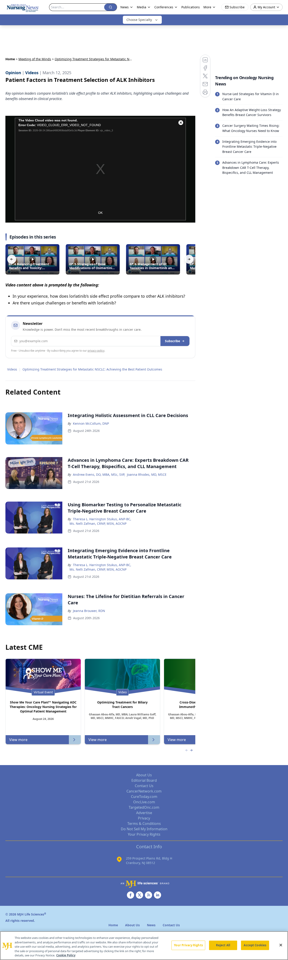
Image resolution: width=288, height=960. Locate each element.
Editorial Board (144, 780)
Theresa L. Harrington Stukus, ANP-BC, (102, 519)
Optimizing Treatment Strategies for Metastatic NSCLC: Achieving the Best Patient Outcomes (92, 369)
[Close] (281, 945)
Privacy (144, 818)
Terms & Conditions (144, 823)
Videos (12, 369)
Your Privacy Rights (144, 834)
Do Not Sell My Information (144, 828)
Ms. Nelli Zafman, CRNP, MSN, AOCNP (98, 523)
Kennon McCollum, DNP (91, 423)
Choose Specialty (139, 20)
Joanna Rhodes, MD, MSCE (146, 474)
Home (10, 59)
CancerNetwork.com (144, 791)
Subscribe (172, 341)
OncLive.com (144, 801)
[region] (144, 945)
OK (100, 212)
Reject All (223, 945)
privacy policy (96, 351)
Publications (190, 7)
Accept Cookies (255, 945)
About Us (144, 774)
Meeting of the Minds (34, 59)
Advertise (144, 812)
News (124, 7)
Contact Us (144, 785)
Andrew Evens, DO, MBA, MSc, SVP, (99, 474)
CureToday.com (144, 796)
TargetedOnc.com (144, 807)
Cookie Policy (65, 955)
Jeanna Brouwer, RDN (89, 611)
